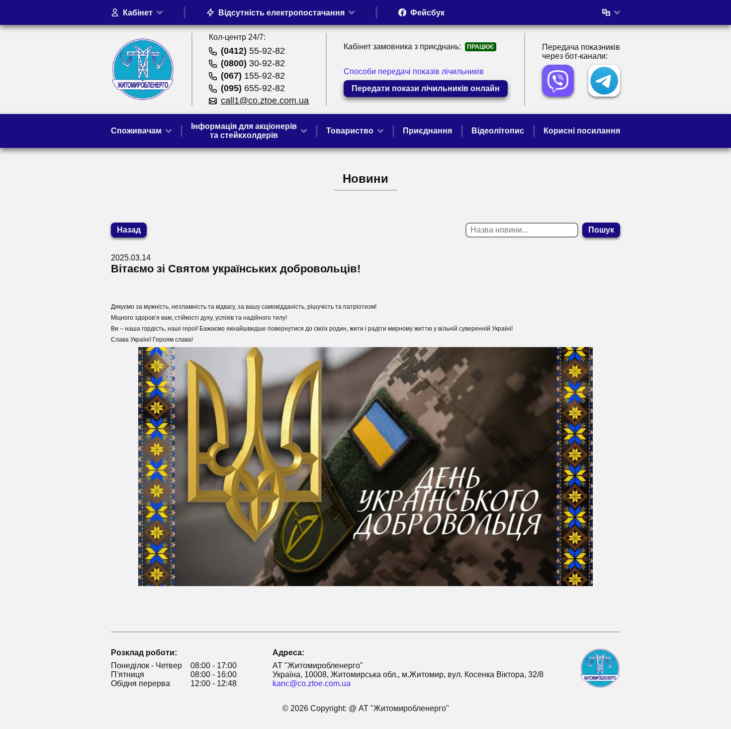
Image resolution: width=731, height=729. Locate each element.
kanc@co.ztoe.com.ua (312, 683)
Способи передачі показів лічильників (414, 71)
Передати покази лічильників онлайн (426, 88)
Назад (129, 230)
